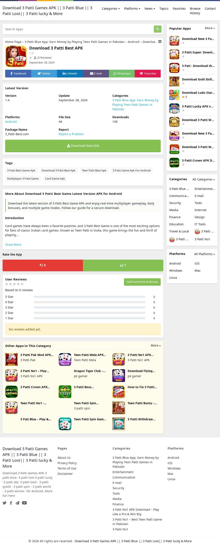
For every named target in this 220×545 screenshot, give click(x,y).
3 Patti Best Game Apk (21, 170)
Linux (173, 278)
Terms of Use (67, 468)
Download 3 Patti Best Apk (58, 170)
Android (133, 42)
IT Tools (200, 224)
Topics (163, 8)
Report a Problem (71, 134)
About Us (64, 458)
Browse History (195, 10)
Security (175, 203)
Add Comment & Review (142, 282)
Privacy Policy (67, 463)
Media (173, 210)
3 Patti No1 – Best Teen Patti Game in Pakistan (182, 239)
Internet (200, 210)
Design (200, 217)
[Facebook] (10, 502)
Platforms (131, 8)
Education (176, 224)
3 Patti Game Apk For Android (132, 170)
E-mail (199, 196)
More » (156, 345)
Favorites (179, 8)
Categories (109, 8)
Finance (174, 217)
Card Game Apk (55, 178)
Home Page (13, 42)
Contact (210, 8)
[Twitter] (4, 502)
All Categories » (203, 179)
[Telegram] (16, 502)
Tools (198, 203)
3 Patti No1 (202, 239)
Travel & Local (179, 231)
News (149, 8)
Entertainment (205, 189)
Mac (198, 270)
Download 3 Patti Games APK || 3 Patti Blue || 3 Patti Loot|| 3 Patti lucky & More (133, 541)
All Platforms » (204, 254)
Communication (179, 196)
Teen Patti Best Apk (94, 170)
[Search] (158, 29)
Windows (175, 270)
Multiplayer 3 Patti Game (23, 178)
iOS (197, 263)
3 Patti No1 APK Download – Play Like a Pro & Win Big (207, 231)
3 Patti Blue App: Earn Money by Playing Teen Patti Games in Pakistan (75, 42)
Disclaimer (65, 474)
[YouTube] (23, 502)
